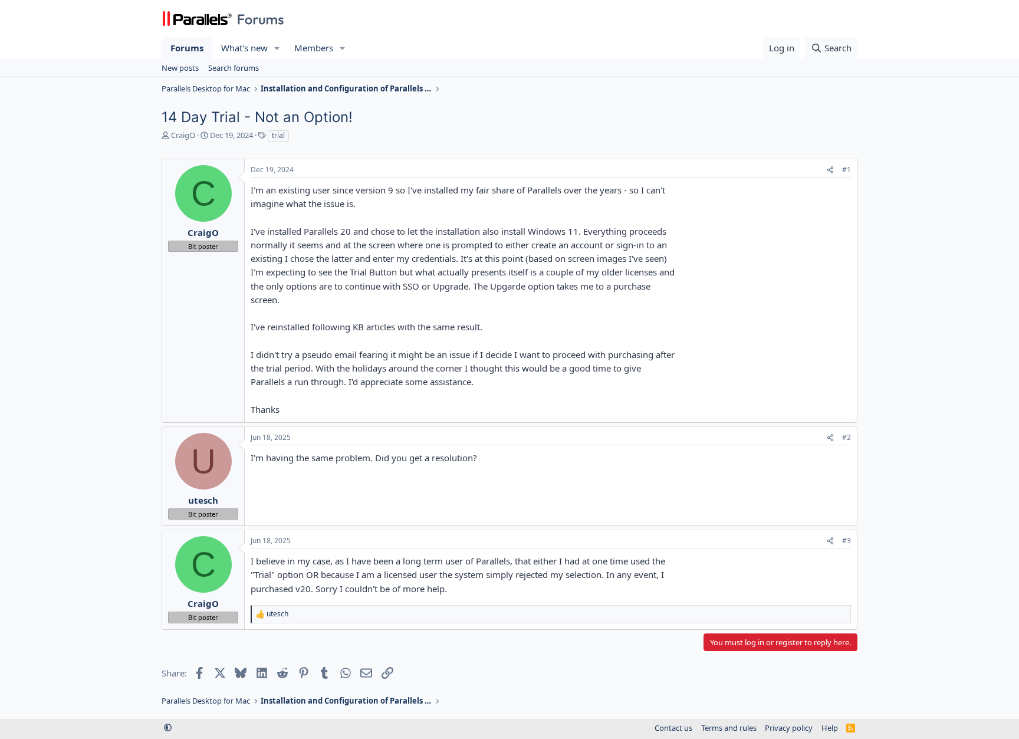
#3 (846, 541)
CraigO (183, 135)
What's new (244, 48)
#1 (846, 170)
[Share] (830, 170)
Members (313, 48)
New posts (180, 68)
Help (829, 727)
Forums (186, 48)
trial (278, 135)
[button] (277, 48)
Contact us (673, 727)
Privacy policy (789, 727)
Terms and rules (729, 727)
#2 (846, 437)
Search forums (233, 68)
